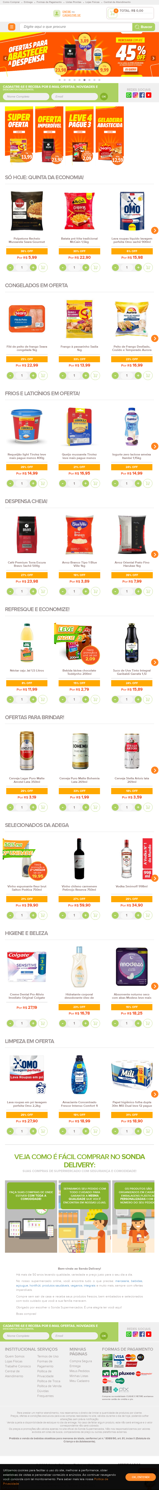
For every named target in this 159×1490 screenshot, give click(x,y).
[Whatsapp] (128, 95)
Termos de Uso (48, 1356)
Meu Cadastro (79, 1381)
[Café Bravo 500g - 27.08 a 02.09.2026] (49, 136)
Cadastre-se (72, 15)
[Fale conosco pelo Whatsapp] (128, 1334)
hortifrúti (35, 1286)
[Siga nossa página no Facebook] (142, 95)
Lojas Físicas (13, 1361)
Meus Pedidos (80, 1371)
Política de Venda (49, 1386)
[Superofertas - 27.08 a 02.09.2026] (19, 136)
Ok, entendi (140, 1477)
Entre (67, 12)
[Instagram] (135, 95)
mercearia (122, 1281)
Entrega (75, 1366)
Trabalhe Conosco (18, 1366)
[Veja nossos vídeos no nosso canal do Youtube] (148, 1334)
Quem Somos (14, 1356)
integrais (89, 1286)
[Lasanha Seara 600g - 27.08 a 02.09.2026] (110, 136)
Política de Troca (48, 1381)
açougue (22, 1286)
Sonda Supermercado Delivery (18, 13)
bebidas (136, 1281)
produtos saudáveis (55, 1286)
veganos (76, 1286)
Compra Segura (81, 1361)
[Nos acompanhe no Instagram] (135, 1334)
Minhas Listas (79, 1376)
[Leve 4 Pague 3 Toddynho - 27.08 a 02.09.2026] (79, 136)
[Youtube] (148, 95)
